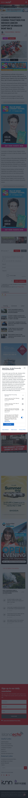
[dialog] (14, 399)
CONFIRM (8, 424)
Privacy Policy (22, 429)
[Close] (25, 368)
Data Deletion (5, 429)
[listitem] (14, 395)
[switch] (22, 399)
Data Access (14, 429)
